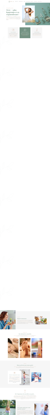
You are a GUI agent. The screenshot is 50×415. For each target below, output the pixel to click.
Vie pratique (35, 1)
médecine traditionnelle (29, 335)
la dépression (28, 413)
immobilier (35, 35)
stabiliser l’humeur (31, 321)
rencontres (25, 35)
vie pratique (40, 34)
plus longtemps (7, 17)
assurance (37, 34)
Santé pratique (28, 1)
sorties (21, 34)
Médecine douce (21, 1)
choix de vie (19, 410)
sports (25, 34)
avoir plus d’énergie (22, 321)
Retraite (32, 1)
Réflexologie (25, 346)
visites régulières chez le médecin (16, 380)
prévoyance (39, 35)
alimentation (12, 34)
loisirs (27, 35)
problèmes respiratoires (18, 397)
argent (33, 35)
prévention (13, 35)
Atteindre (15, 395)
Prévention (16, 1)
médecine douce (16, 335)
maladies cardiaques (23, 366)
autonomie (37, 35)
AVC (25, 366)
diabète (27, 366)
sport (14, 34)
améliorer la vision (26, 321)
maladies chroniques (17, 366)
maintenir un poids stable (17, 376)
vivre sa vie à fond (24, 33)
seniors (33, 34)
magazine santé (11, 16)
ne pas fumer (12, 376)
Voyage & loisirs (40, 1)
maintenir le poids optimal (19, 395)
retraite (35, 34)
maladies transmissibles (33, 366)
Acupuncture (13, 346)
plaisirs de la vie (7, 18)
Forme (24, 1)
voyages (23, 34)
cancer (29, 366)
